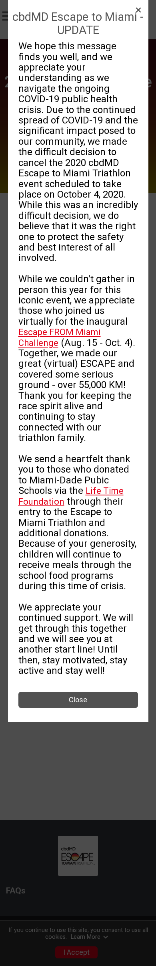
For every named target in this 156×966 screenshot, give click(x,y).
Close (78, 699)
